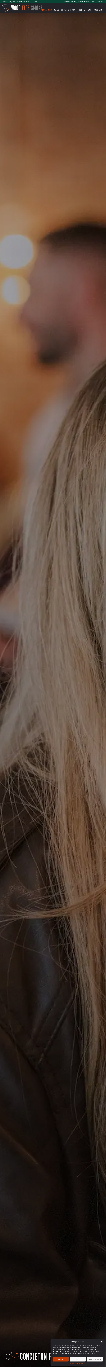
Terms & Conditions (76, 1363)
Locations (47, 10)
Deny (78, 1359)
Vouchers (97, 10)
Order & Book (68, 10)
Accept (60, 1359)
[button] (102, 1342)
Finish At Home (84, 10)
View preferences (95, 1359)
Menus (56, 10)
